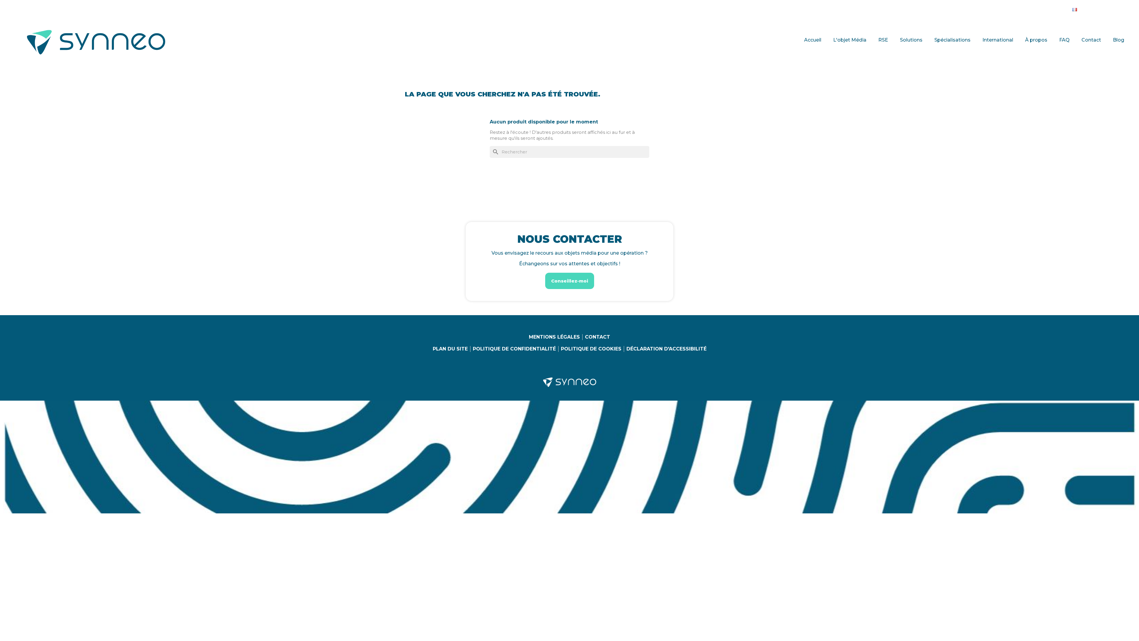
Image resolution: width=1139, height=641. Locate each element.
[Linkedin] (1088, 8)
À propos (1036, 40)
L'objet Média (849, 40)
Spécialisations (952, 40)
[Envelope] (1124, 8)
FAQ (1064, 40)
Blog (1118, 40)
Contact (1091, 40)
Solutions (911, 40)
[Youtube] (1112, 8)
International (997, 40)
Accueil (812, 40)
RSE (883, 40)
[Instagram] (1100, 8)
